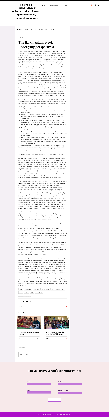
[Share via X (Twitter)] (23, 301)
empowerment (56, 289)
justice (26, 292)
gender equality (45, 289)
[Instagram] (92, 5)
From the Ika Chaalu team (24, 296)
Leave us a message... (63, 390)
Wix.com (68, 414)
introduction (39, 292)
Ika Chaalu (36, 289)
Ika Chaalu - (26, 4)
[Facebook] (95, 5)
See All (65, 312)
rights (20, 292)
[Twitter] (98, 5)
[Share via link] (31, 301)
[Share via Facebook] (19, 301)
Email (28, 390)
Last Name (60, 382)
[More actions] (66, 38)
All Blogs (19, 29)
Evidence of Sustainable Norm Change (29, 333)
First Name (29, 382)
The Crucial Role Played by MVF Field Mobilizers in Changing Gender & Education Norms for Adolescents (56, 333)
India (20, 289)
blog (32, 292)
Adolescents (28, 289)
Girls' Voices (28, 29)
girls (63, 289)
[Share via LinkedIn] (27, 301)
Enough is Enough (26, 8)
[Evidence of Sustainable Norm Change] (29, 322)
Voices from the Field (41, 29)
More (52, 29)
